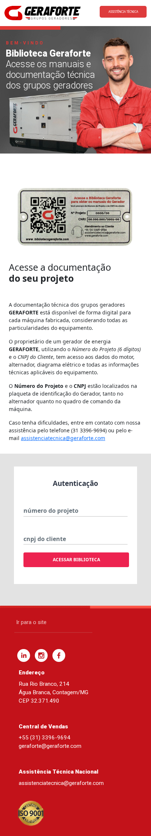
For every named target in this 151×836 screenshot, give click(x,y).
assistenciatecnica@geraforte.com (63, 438)
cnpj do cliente (44, 539)
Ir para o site (31, 622)
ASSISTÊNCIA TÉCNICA (123, 12)
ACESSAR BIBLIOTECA (76, 559)
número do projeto (50, 511)
